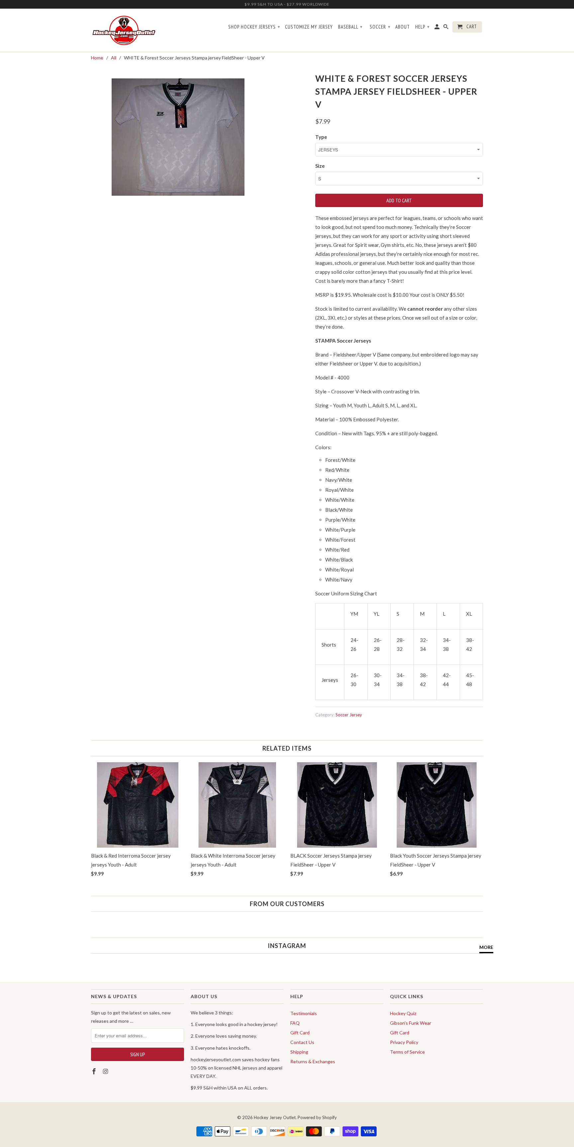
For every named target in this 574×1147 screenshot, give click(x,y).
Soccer (380, 27)
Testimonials (303, 1013)
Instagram (287, 945)
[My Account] (437, 28)
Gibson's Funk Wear (410, 1023)
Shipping (299, 1052)
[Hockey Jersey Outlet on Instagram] (106, 1071)
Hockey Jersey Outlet (275, 1117)
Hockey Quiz (403, 1013)
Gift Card (300, 1032)
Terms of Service (407, 1052)
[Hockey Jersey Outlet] (125, 30)
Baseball (350, 27)
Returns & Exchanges (312, 1061)
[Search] (446, 28)
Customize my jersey (309, 27)
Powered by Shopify (317, 1117)
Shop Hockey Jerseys (254, 27)
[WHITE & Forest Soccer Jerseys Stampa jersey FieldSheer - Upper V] (178, 137)
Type (321, 137)
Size (320, 166)
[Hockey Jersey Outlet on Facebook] (94, 1071)
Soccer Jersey (348, 714)
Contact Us (302, 1042)
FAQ (295, 1023)
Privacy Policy (404, 1042)
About (402, 27)
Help (422, 27)
